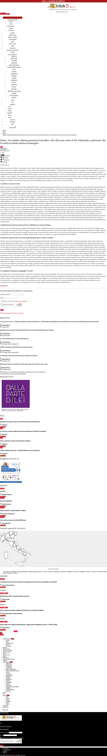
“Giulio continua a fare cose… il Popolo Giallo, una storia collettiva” (20, 450)
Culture (11, 28)
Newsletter (12, 122)
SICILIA (14, 87)
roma (17, 313)
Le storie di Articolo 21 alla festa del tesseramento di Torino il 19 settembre (23, 431)
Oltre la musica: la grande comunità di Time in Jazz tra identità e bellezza (22, 610)
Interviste (12, 119)
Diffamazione (12, 35)
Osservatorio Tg (6, 325)
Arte (10, 106)
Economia (11, 30)
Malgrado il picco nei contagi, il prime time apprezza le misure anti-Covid (23, 364)
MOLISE (14, 78)
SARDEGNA (14, 84)
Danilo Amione (6, 599)
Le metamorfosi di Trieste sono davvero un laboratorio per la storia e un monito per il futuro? (28, 582)
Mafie (12, 41)
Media (12, 100)
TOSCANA (14, 89)
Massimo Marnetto (7, 494)
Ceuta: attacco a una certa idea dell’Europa (13, 520)
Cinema (10, 108)
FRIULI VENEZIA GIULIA (14, 67)
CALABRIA (14, 60)
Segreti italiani (12, 39)
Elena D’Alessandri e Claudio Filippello (12, 613)
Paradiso (2, 491)
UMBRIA (14, 93)
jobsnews (4, 149)
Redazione (4, 425)
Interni (11, 21)
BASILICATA (14, 58)
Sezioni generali (12, 20)
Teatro (9, 117)
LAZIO (14, 69)
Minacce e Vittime (12, 37)
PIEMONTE (14, 80)
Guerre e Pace (12, 43)
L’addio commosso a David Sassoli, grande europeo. (16, 347)
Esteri (10, 24)
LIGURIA (14, 71)
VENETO (14, 97)
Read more (3, 427)
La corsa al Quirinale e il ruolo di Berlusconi (14, 338)
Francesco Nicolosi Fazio (8, 513)
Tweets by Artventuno (5, 726)
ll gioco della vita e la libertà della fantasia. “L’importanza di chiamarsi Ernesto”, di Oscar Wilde (28, 624)
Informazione (11, 26)
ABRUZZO (14, 56)
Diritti (12, 46)
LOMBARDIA (14, 73)
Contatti (5, 751)
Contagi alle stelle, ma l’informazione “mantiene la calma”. (18, 355)
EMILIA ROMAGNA (14, 65)
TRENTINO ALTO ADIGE (14, 91)
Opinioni (2, 488)
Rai (12, 102)
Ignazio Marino (7, 313)
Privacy (5, 752)
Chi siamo (5, 748)
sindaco (21, 313)
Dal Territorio (11, 54)
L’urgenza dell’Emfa (6, 501)
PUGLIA (14, 82)
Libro (12, 313)
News (1, 419)
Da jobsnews (4, 286)
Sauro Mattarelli (6, 523)
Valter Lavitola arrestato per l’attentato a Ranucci (15, 441)
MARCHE (14, 76)
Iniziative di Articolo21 (12, 50)
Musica (10, 115)
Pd (15, 313)
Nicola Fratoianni (6, 504)
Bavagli (13, 33)
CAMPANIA (14, 63)
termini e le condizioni (20, 301)
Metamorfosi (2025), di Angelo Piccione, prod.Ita (14, 596)
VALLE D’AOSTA (14, 95)
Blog (1, 147)
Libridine (9, 113)
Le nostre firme (7, 749)
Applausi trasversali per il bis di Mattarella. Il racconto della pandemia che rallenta (27, 330)
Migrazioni (12, 48)
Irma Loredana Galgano (8, 585)
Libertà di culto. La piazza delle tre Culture (13, 510)
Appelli (12, 52)
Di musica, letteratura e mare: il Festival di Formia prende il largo (20, 421)
